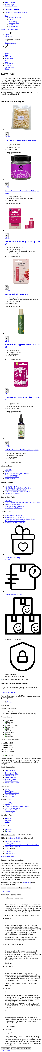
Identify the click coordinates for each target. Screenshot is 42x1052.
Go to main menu (10, 2)
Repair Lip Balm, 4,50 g (17, 294)
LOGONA (8, 501)
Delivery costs (13, 21)
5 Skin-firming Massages (12, 493)
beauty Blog (8, 470)
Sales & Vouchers (10, 777)
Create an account (10, 43)
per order (16, 12)
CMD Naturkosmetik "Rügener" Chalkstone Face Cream (22, 502)
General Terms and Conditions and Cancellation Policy (22, 845)
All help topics (13, 26)
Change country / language (24, 834)
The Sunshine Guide (11, 486)
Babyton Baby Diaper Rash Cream (15, 522)
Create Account (9, 791)
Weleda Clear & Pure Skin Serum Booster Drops (20, 519)
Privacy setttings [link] (10, 848)
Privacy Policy (9, 843)
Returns (11, 19)
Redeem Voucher (10, 796)
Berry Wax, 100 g (20, 140)
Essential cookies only (14, 888)
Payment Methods (10, 775)
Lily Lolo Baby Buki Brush (13, 508)
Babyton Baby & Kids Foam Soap (15, 521)
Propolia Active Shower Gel (13, 515)
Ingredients (8, 471)
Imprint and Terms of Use (13, 841)
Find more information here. (9, 692)
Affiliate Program (10, 478)
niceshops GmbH (14, 838)
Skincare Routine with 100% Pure (15, 490)
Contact (7, 822)
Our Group (8, 820)
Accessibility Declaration (12, 846)
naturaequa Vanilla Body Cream (14, 506)
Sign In (7, 789)
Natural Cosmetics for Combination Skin (17, 491)
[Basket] (23, 49)
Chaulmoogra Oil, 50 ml (21, 450)
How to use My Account (12, 782)
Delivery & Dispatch (11, 772)
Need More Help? (10, 779)
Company (8, 851)
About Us (8, 818)
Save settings (5, 1048)
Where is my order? (15, 17)
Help (6, 16)
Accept (4, 888)
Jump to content (9, 4)
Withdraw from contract (8, 857)
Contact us (12, 24)
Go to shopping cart (11, 6)
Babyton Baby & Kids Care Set (14, 517)
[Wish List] (6, 46)
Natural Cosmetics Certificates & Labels (17, 473)
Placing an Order (10, 770)
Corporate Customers (11, 781)
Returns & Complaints (11, 774)
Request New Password (12, 793)
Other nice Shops (10, 853)
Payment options (14, 23)
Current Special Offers (12, 477)
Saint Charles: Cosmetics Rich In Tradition (18, 488)
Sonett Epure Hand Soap (12, 504)
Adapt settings (26, 888)
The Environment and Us (12, 475)
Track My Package (10, 794)
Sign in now (8, 36)
